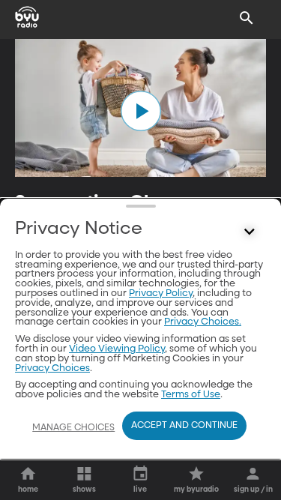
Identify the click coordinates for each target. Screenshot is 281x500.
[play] (141, 111)
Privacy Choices (52, 368)
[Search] (247, 18)
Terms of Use (190, 395)
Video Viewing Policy (117, 349)
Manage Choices (73, 428)
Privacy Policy (161, 293)
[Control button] (249, 232)
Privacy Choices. (202, 322)
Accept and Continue (184, 425)
